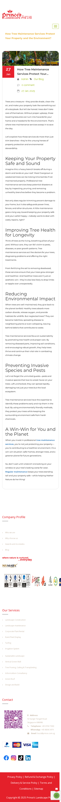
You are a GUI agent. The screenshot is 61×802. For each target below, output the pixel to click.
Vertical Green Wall (13, 661)
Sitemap (38, 788)
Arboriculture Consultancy (16, 673)
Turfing (8, 643)
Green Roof (10, 679)
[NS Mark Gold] (11, 566)
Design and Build (12, 684)
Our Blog (39, 79)
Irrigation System (12, 648)
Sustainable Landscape (14, 656)
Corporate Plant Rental (14, 631)
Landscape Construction (15, 620)
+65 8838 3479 (47, 729)
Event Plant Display (13, 637)
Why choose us (11, 538)
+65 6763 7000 (48, 726)
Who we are (10, 532)
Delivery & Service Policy (24, 782)
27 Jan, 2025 (28, 91)
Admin (24, 79)
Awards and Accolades (14, 544)
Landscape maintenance (15, 625)
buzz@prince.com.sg (46, 733)
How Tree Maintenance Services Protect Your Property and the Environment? (33, 72)
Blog (7, 550)
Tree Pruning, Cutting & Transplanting (20, 667)
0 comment (28, 85)
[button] (57, 795)
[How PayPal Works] (21, 745)
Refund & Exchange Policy (39, 777)
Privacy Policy (14, 777)
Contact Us (56, 789)
